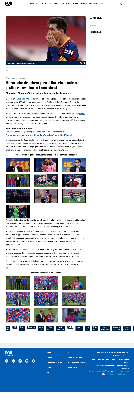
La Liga (14, 78)
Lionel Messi (41, 328)
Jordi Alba (87, 328)
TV (51, 4)
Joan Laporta (79, 328)
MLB (42, 4)
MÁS (46, 4)
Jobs (49, 368)
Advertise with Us (54, 363)
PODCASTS (84, 4)
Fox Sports (72, 368)
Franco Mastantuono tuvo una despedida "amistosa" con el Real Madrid (39, 135)
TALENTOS (76, 4)
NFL (37, 4)
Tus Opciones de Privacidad (117, 374)
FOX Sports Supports (77, 363)
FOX (70, 353)
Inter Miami (22, 328)
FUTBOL (32, 4)
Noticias (22, 78)
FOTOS (62, 4)
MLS (14, 327)
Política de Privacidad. (123, 371)
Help (49, 353)
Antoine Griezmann (60, 328)
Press (49, 358)
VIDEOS (56, 4)
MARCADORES (93, 4)
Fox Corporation (75, 358)
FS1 (48, 373)
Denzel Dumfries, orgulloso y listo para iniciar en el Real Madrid (35, 132)
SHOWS (68, 4)
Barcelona (31, 327)
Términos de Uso (98, 371)
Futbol (8, 78)
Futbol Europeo (50, 328)
